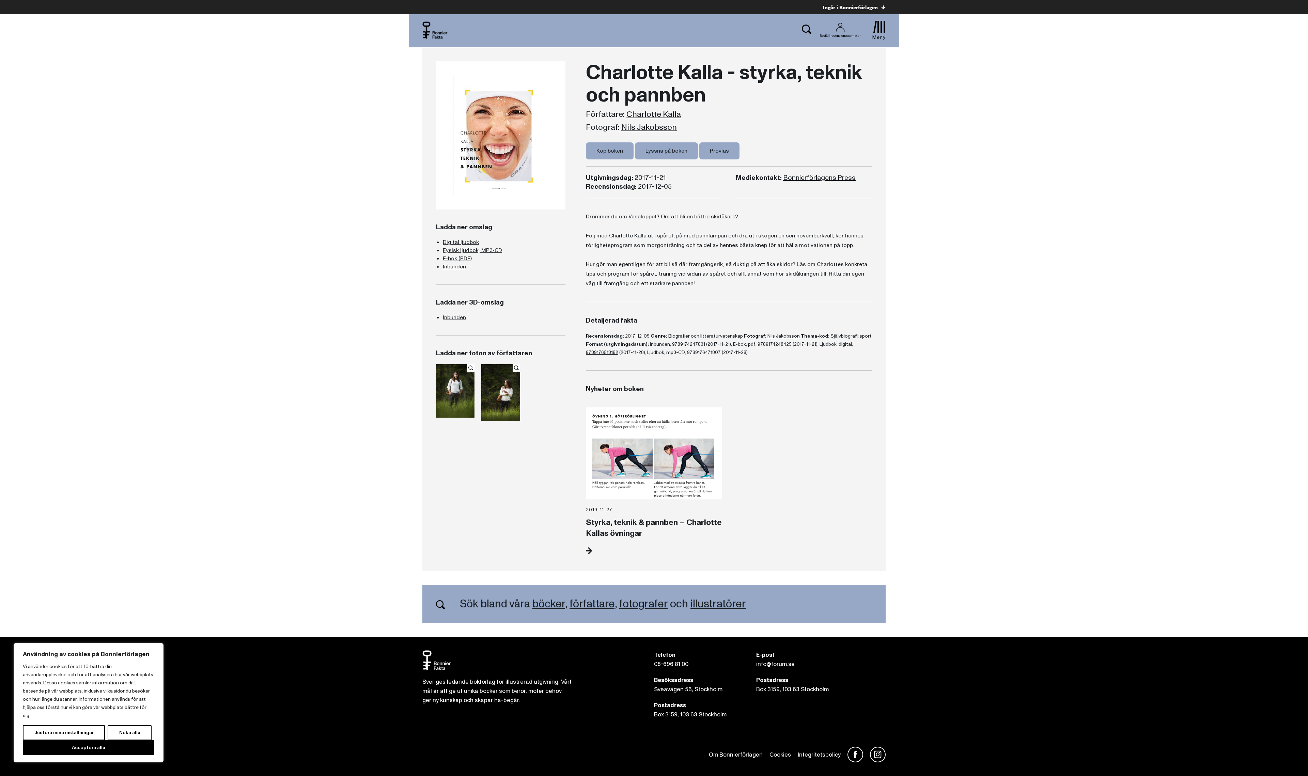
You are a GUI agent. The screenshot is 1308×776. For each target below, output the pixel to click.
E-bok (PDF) (457, 258)
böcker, (549, 603)
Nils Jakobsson (649, 127)
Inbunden (454, 266)
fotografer (643, 603)
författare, (593, 603)
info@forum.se (775, 664)
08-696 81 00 (671, 664)
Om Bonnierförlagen (736, 755)
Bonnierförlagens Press (819, 178)
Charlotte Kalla (653, 114)
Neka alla (129, 732)
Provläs (719, 151)
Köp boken (609, 151)
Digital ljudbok (461, 242)
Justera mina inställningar (64, 732)
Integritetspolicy (819, 755)
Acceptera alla (88, 747)
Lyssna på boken (666, 151)
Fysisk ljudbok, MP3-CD (472, 250)
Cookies (780, 755)
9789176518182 (602, 352)
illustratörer (718, 603)
